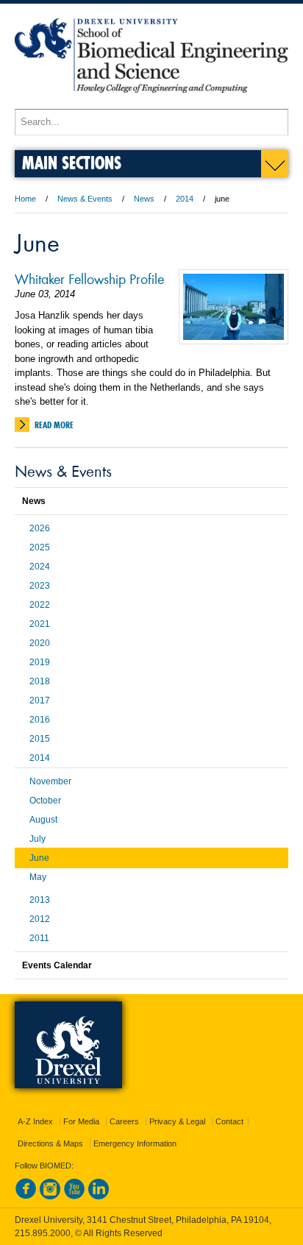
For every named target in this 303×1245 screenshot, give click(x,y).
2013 (39, 900)
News (144, 198)
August (43, 820)
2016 (39, 719)
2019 (39, 662)
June (39, 858)
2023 (39, 586)
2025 (39, 547)
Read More (54, 424)
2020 (39, 643)
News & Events (85, 198)
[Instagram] (50, 1196)
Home (25, 198)
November (50, 781)
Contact (229, 1121)
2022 (39, 605)
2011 (39, 938)
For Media (81, 1121)
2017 (39, 700)
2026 (39, 528)
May (37, 877)
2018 (39, 681)
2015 (39, 739)
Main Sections (71, 162)
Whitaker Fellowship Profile (89, 278)
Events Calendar (57, 965)
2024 (39, 566)
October (45, 800)
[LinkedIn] (99, 1196)
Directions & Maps (50, 1143)
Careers (124, 1121)
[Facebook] (26, 1196)
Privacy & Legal (177, 1121)
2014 (184, 198)
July (37, 839)
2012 (39, 919)
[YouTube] (74, 1196)
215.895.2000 (43, 1233)
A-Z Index (35, 1121)
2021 (39, 624)
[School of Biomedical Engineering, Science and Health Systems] (151, 102)
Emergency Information (135, 1143)
